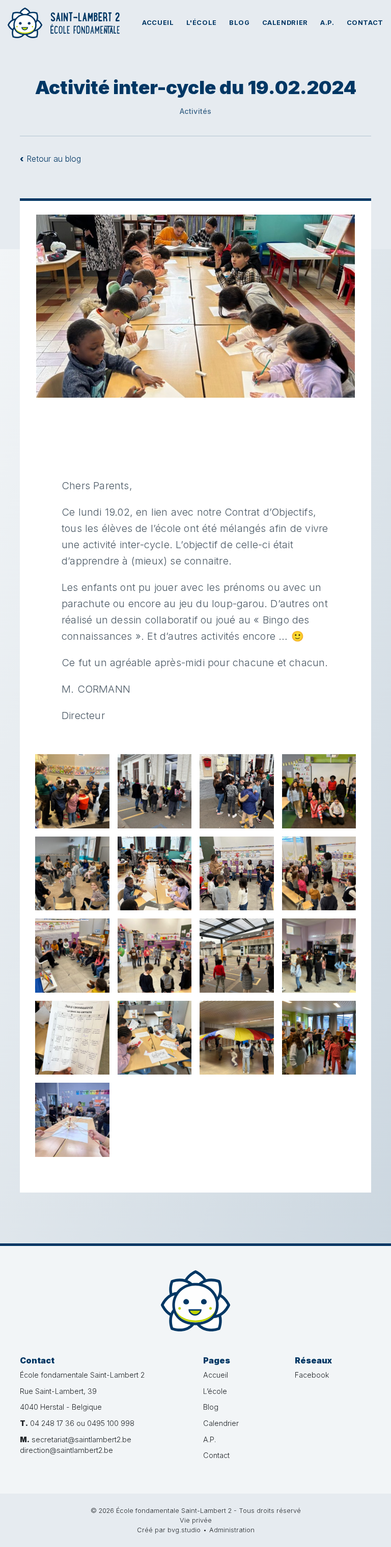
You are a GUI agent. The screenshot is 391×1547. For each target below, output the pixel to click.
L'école (201, 22)
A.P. (327, 22)
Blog (239, 22)
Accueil (158, 22)
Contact (365, 22)
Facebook (312, 1375)
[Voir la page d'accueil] (64, 23)
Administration (232, 1530)
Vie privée (196, 1520)
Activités (196, 111)
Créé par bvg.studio (169, 1530)
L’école (215, 1391)
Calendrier (285, 22)
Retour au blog (50, 159)
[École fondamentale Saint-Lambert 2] (195, 1300)
